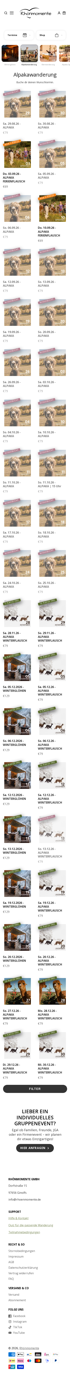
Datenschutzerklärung (23, 1268)
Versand (13, 1295)
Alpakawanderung (29, 64)
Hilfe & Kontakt (18, 1218)
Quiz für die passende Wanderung (30, 1225)
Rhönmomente (29, 1348)
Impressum (16, 1256)
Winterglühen (10, 64)
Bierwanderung (48, 64)
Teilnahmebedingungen (24, 1232)
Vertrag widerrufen (21, 1273)
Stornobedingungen (21, 1251)
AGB (11, 1262)
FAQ (11, 1279)
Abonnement (17, 1300)
